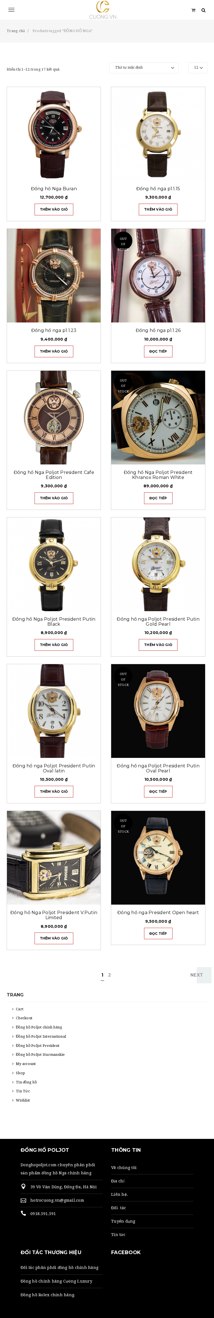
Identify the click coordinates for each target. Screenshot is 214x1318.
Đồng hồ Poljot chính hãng (39, 1027)
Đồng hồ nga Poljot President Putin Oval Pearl (158, 768)
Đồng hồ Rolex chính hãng (47, 1295)
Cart (19, 1009)
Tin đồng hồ (26, 1082)
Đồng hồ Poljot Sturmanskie (40, 1054)
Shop (20, 1073)
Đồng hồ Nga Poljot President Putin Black (54, 621)
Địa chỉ (117, 1181)
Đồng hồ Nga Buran (54, 188)
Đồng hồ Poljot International (41, 1036)
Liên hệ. (119, 1194)
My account (26, 1064)
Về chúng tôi (124, 1167)
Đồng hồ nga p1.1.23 (54, 330)
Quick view (80, 174)
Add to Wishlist (94, 174)
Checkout (24, 1018)
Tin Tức (23, 1091)
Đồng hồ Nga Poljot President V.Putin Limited (53, 915)
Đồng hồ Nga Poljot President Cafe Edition (54, 475)
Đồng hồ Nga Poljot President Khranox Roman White (158, 475)
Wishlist (23, 1100)
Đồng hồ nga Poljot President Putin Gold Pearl (158, 621)
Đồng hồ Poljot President (37, 1046)
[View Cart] (193, 10)
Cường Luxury (77, 1281)
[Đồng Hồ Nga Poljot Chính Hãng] (107, 10)
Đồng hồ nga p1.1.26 (158, 330)
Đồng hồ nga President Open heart (158, 912)
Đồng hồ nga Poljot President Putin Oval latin (54, 768)
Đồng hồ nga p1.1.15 (158, 188)
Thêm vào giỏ (54, 209)
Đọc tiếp (158, 351)
